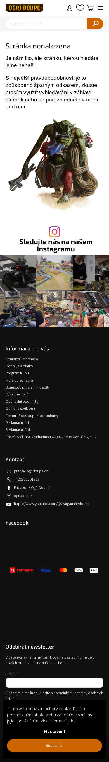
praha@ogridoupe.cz (31, 471)
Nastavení (54, 732)
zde (70, 721)
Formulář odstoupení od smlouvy (32, 416)
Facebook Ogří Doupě (31, 488)
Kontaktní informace (22, 359)
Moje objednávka (19, 380)
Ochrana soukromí (20, 408)
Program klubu (17, 373)
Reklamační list (17, 423)
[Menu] (100, 8)
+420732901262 (26, 479)
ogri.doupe (23, 496)
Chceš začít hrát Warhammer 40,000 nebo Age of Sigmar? (51, 437)
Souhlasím (54, 746)
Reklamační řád (18, 430)
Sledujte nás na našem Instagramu (56, 245)
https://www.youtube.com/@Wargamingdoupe (51, 504)
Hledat (95, 23)
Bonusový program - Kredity (28, 387)
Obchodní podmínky (22, 401)
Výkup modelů (17, 394)
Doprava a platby (19, 366)
